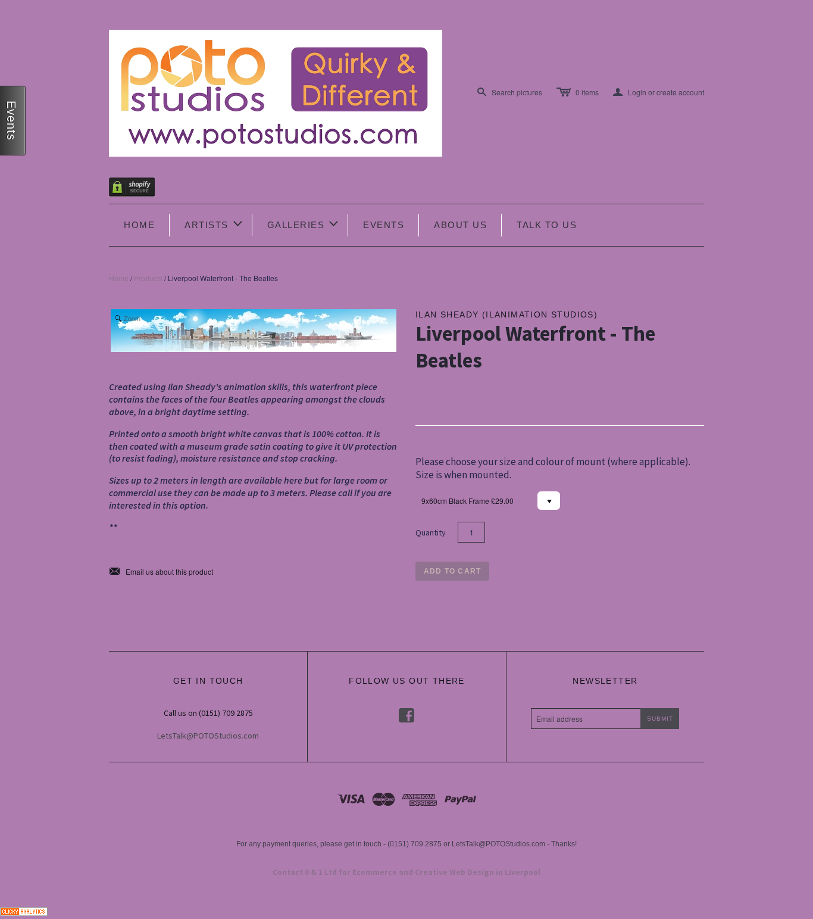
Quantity (430, 532)
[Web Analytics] (24, 909)
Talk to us (547, 225)
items (587, 92)
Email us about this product (161, 572)
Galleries (303, 223)
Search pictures (517, 92)
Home (139, 225)
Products (148, 278)
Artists (214, 223)
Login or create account (658, 92)
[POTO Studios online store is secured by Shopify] (139, 189)
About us (460, 225)
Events (383, 225)
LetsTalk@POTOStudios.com (208, 735)
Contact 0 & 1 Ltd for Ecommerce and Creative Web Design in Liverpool (406, 872)
